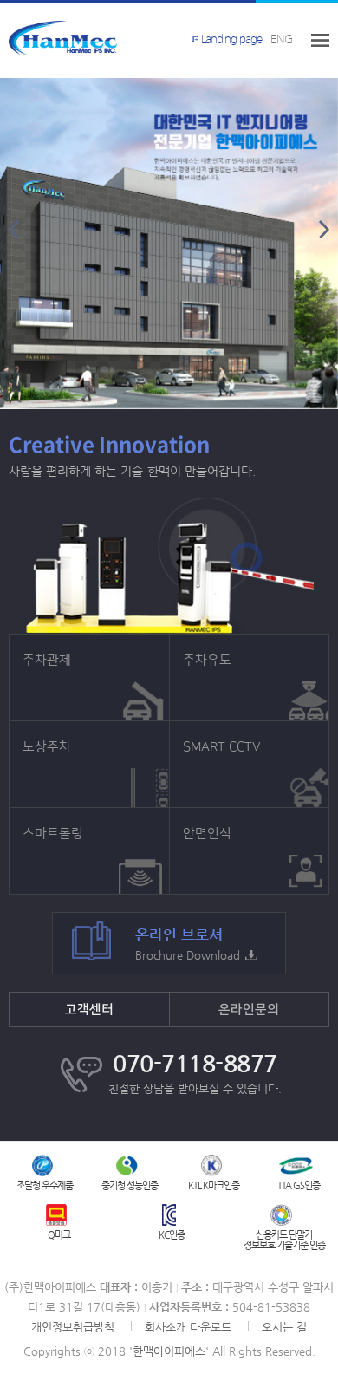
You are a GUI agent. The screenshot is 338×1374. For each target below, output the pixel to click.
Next (324, 229)
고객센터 (89, 1009)
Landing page (231, 39)
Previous (14, 229)
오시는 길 (284, 1326)
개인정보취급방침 (72, 1326)
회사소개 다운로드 (188, 1326)
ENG (281, 39)
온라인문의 (248, 1009)
